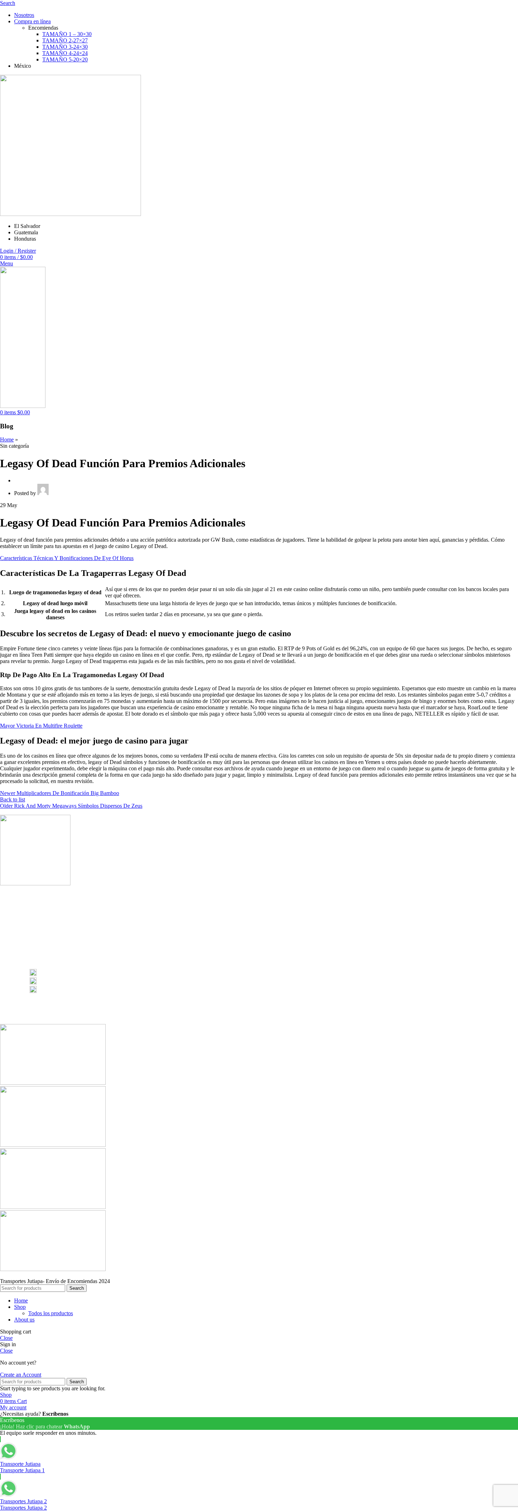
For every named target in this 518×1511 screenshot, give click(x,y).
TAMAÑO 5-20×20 (65, 59)
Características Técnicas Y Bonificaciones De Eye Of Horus (67, 558)
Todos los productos (50, 1313)
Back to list (12, 799)
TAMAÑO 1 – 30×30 (67, 34)
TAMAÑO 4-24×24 (65, 53)
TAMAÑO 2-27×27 (65, 40)
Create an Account (20, 1375)
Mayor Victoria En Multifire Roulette (41, 726)
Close (6, 1338)
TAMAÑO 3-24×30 (65, 47)
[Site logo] (70, 214)
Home (7, 440)
